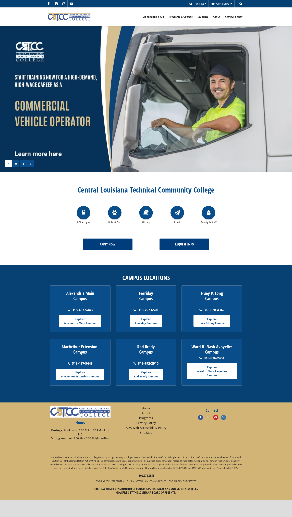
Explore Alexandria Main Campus (80, 321)
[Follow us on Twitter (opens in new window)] (56, 3)
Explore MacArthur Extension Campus (80, 374)
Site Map (146, 433)
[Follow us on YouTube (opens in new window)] (71, 3)
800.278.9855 (146, 476)
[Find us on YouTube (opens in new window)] (215, 417)
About (146, 413)
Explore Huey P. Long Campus (212, 321)
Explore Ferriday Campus (146, 321)
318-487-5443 (82, 310)
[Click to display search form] (241, 3)
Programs (146, 418)
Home (146, 408)
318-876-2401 (214, 358)
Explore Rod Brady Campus (146, 374)
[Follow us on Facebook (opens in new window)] (48, 3)
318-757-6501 (148, 310)
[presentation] (23, 163)
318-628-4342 (214, 310)
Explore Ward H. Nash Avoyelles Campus (212, 371)
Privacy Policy (146, 423)
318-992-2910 (148, 363)
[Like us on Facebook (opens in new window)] (200, 417)
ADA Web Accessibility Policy (146, 428)
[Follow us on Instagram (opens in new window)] (63, 3)
